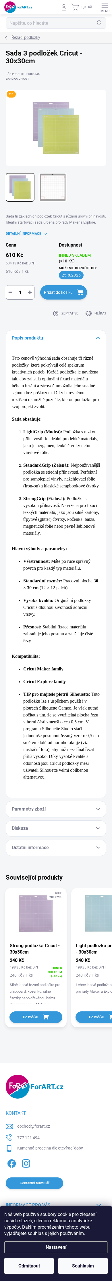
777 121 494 (28, 1137)
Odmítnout (29, 1266)
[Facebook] (11, 1163)
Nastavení (56, 1247)
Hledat (99, 23)
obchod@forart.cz (33, 1126)
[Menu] (105, 7)
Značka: (17, 78)
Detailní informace (23, 234)
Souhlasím (83, 1266)
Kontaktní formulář (34, 1183)
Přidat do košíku (58, 292)
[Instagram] (25, 1163)
